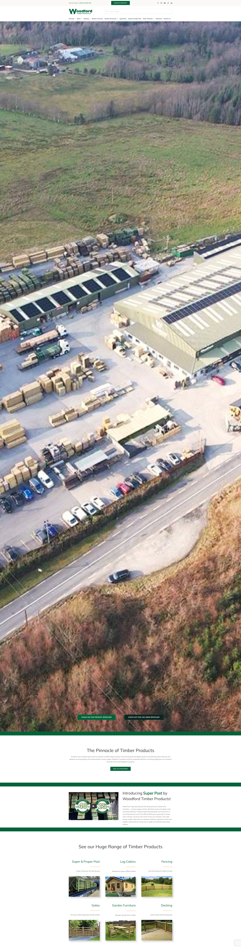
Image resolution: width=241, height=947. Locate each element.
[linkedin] (171, 3)
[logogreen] (80, 9)
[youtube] (164, 3)
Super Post (152, 793)
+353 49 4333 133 (85, 3)
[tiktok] (168, 3)
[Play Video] (93, 806)
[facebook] (158, 3)
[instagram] (161, 3)
